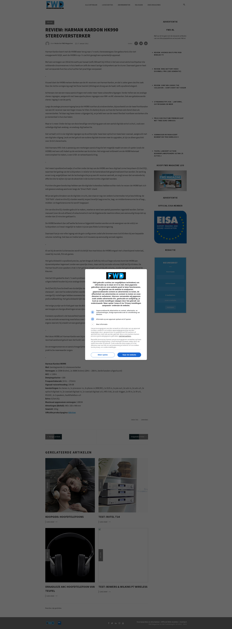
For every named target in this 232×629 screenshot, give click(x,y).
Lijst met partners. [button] (125, 336)
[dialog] (116, 314)
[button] (116, 324)
